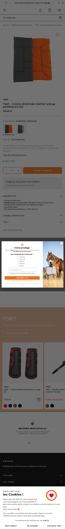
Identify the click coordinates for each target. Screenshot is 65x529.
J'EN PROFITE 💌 (22, 278)
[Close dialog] (61, 243)
